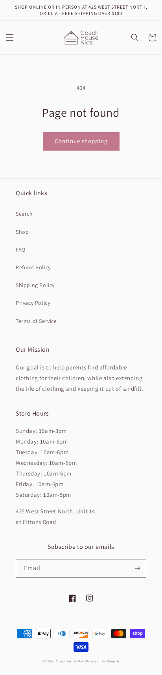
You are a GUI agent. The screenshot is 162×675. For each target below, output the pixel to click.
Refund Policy (33, 267)
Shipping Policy (35, 285)
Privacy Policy (33, 302)
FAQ (21, 249)
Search (24, 213)
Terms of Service (36, 320)
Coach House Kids (70, 661)
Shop (22, 231)
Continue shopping (81, 141)
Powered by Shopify (103, 661)
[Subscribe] (137, 568)
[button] (9, 37)
